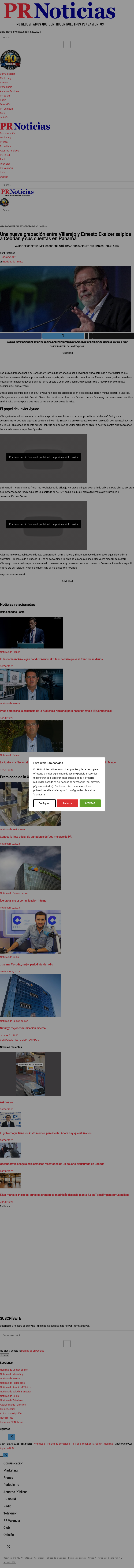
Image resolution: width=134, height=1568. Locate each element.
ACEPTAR (90, 803)
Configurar (44, 803)
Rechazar (67, 803)
